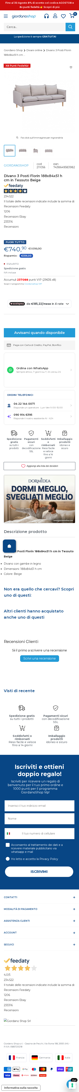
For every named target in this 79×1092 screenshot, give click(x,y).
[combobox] (12, 833)
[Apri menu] (6, 17)
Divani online (34, 50)
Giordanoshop (16, 165)
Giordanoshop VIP (33, 284)
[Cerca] (70, 27)
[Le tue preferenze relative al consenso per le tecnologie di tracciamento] (72, 1085)
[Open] (9, 546)
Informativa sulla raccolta (21, 1087)
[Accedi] (55, 16)
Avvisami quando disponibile (39, 333)
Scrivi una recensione (39, 658)
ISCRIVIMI (39, 872)
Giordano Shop (13, 50)
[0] (72, 15)
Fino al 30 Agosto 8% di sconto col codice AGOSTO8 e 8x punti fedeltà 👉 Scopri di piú (39, 4)
